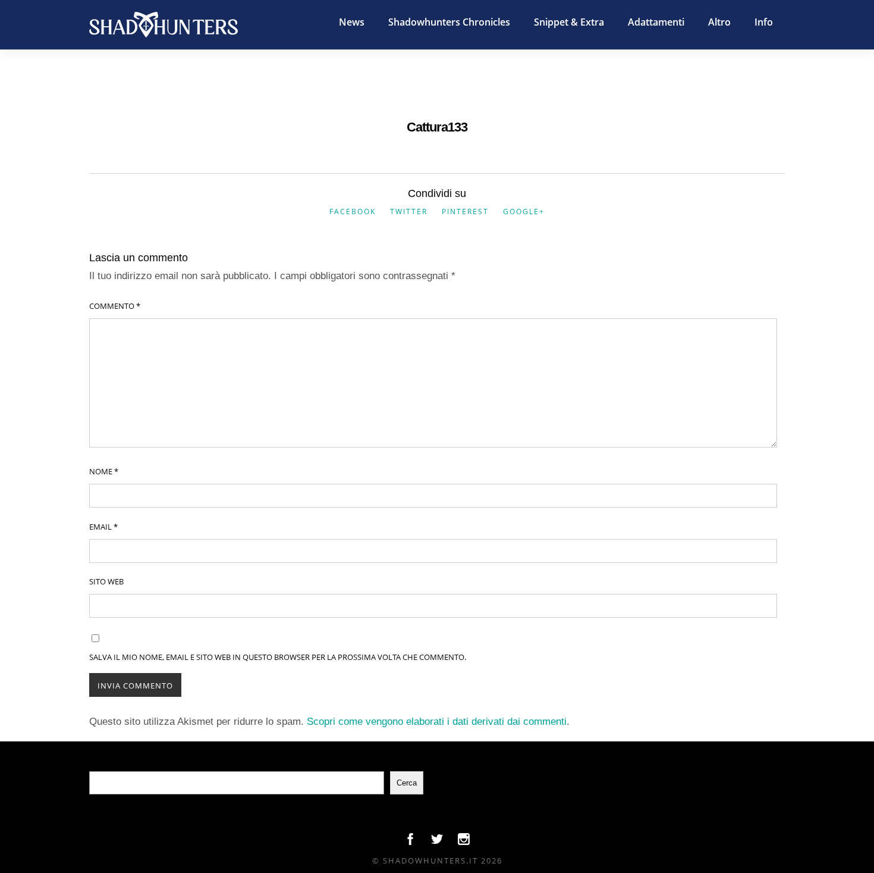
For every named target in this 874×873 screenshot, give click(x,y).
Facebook (352, 211)
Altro (719, 22)
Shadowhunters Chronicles (449, 22)
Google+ (524, 211)
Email (103, 526)
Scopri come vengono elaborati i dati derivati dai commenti (437, 721)
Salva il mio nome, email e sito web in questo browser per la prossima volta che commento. (277, 657)
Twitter (408, 211)
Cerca (407, 782)
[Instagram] (464, 842)
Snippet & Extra (569, 22)
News (351, 22)
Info (763, 22)
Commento (114, 306)
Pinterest (465, 211)
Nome (103, 471)
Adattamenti (656, 22)
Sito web (106, 581)
